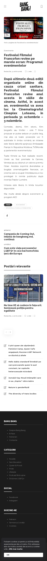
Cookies (12, 526)
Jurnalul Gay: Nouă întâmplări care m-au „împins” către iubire (24, 379)
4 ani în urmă (17, 71)
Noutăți (12, 459)
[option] (23, 296)
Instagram (13, 500)
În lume (10, 297)
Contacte (13, 440)
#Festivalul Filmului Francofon (18, 208)
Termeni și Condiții (17, 523)
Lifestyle (12, 472)
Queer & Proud (15, 465)
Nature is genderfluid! (18, 387)
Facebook (13, 497)
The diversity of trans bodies (22, 394)
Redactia (7, 71)
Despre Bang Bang (17, 430)
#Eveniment (20, 205)
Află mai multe (15, 549)
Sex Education (15, 462)
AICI (15, 197)
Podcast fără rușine (17, 475)
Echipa (12, 433)
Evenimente (8, 51)
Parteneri (13, 437)
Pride (11, 469)
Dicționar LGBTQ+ (16, 478)
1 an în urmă (16, 316)
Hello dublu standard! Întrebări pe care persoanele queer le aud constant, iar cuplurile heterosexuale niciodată (24, 367)
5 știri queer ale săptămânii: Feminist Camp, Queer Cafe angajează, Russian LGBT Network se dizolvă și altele (24, 350)
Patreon (12, 519)
